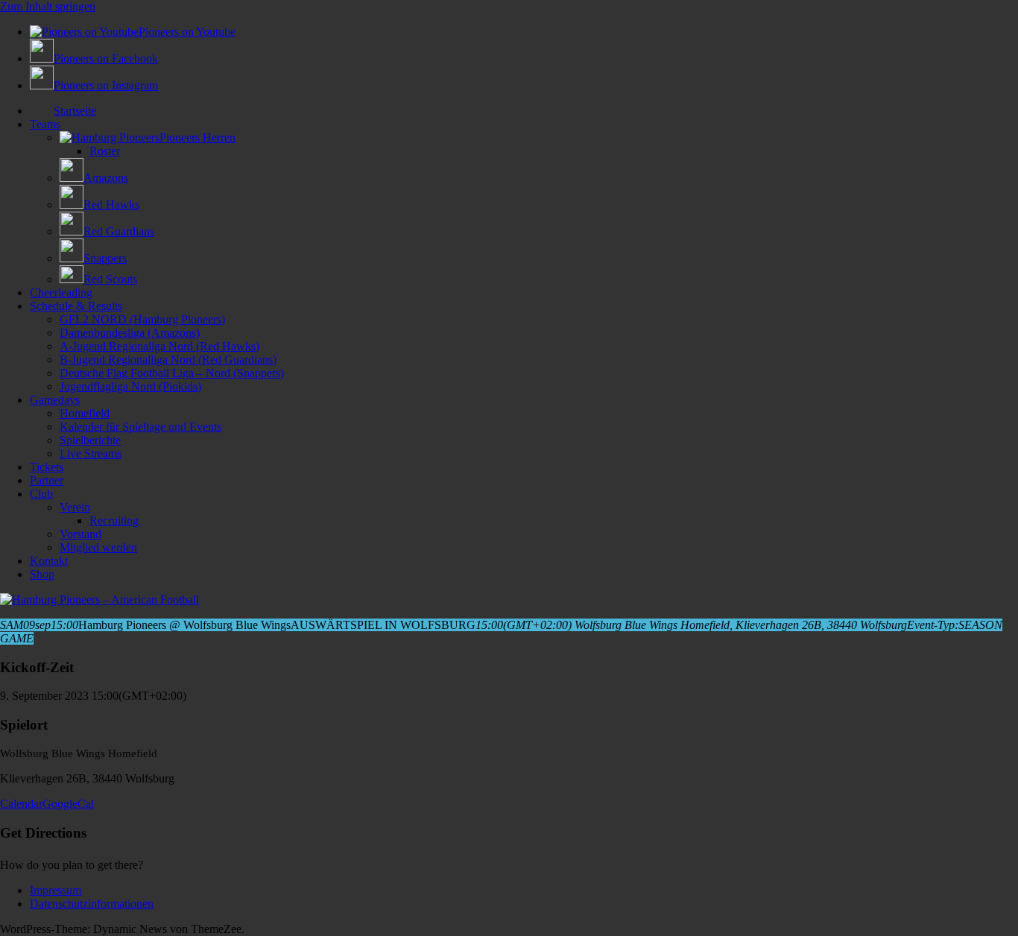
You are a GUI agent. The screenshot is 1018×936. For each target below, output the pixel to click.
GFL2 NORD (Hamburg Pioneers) (142, 319)
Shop (42, 574)
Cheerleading (61, 292)
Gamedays (55, 399)
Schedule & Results (76, 306)
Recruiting (114, 520)
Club (41, 493)
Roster (104, 151)
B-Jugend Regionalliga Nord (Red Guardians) (168, 359)
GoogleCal (68, 803)
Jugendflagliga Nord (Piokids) (130, 386)
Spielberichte (90, 440)
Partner (46, 480)
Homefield (85, 413)
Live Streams (90, 453)
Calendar (21, 803)
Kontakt (49, 560)
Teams (45, 124)
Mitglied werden (98, 547)
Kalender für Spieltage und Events (140, 426)
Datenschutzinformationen (92, 903)
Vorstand (80, 534)
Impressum (55, 890)
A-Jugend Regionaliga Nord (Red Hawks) (159, 346)
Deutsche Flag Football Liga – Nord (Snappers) (172, 373)
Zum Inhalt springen (47, 6)
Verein (75, 507)
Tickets (46, 467)
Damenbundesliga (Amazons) (130, 332)
